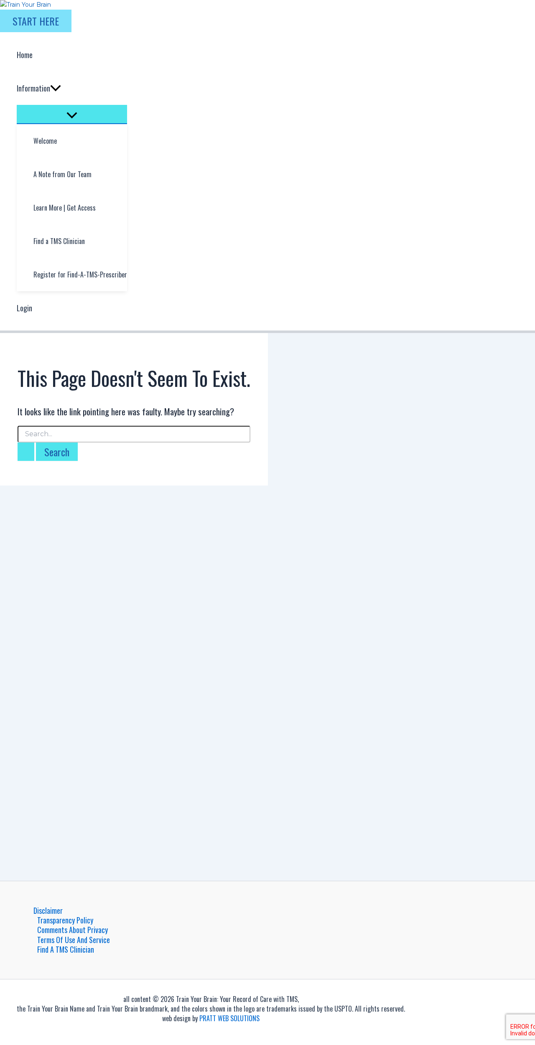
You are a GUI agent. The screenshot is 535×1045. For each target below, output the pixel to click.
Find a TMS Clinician (65, 949)
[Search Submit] (26, 451)
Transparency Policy (65, 920)
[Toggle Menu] (72, 114)
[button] (35, 21)
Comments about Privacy (72, 930)
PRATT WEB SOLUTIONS (229, 1018)
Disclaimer (48, 910)
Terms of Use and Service (73, 940)
